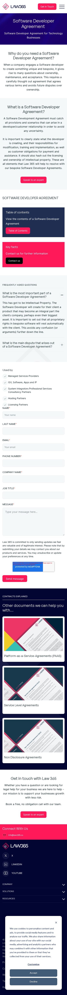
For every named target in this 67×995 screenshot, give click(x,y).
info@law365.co (15, 835)
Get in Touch (47, 6)
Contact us (14, 260)
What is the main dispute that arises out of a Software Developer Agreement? (28, 344)
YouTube (17, 873)
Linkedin (17, 864)
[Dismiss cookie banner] (56, 922)
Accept (33, 972)
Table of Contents (17, 230)
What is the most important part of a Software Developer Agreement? (26, 294)
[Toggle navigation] (62, 6)
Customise (33, 964)
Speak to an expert (33, 179)
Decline (33, 981)
